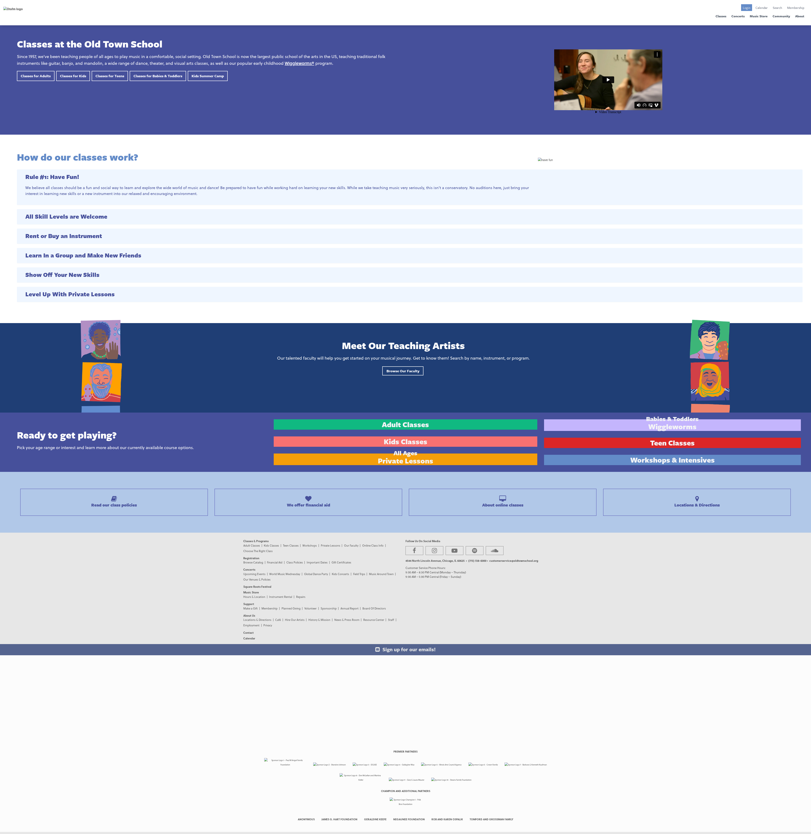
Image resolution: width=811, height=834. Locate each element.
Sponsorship (329, 608)
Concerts (738, 16)
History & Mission (319, 620)
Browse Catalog (253, 562)
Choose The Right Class (258, 551)
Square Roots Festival (257, 587)
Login (746, 7)
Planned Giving (291, 608)
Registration (251, 558)
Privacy (267, 625)
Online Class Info (373, 545)
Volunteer (310, 608)
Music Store (758, 16)
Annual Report (349, 608)
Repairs (300, 597)
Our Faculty (351, 545)
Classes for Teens (109, 76)
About (799, 16)
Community (781, 16)
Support (248, 604)
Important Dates (317, 562)
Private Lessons (330, 545)
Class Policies (294, 562)
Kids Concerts (340, 574)
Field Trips (359, 574)
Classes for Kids (73, 76)
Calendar (761, 7)
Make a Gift (250, 608)
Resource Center (373, 620)
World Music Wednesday (284, 574)
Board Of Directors (374, 608)
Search (777, 7)
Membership (795, 7)
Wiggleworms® (299, 63)
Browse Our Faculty (402, 371)
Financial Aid (274, 562)
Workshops (309, 545)
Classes (721, 16)
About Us (249, 615)
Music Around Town (381, 574)
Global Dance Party (316, 574)
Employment (251, 625)
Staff (391, 620)
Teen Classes (291, 545)
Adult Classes (251, 545)
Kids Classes (271, 545)
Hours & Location (254, 597)
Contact (248, 633)
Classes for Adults (36, 76)
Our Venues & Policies (257, 579)
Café (278, 620)
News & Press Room (346, 620)
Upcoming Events (254, 574)
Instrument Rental (280, 597)
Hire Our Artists (295, 620)
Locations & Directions (257, 620)
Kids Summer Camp (208, 76)
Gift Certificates (341, 562)
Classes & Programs (256, 541)
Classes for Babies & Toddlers (157, 76)
